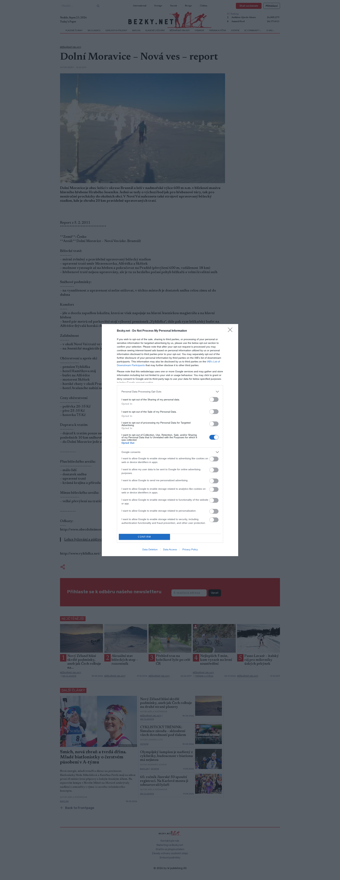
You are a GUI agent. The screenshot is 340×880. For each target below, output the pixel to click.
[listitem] (170, 392)
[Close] (231, 331)
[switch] (214, 399)
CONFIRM (144, 536)
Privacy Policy (190, 549)
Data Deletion (150, 549)
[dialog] (170, 440)
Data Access (170, 549)
